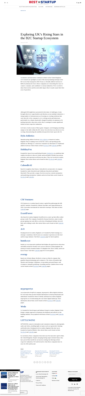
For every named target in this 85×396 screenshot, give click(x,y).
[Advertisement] (42, 22)
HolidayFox (26, 149)
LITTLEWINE (28, 320)
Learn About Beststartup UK (42, 374)
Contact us (38, 380)
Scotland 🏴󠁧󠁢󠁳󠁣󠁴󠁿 (54, 375)
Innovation (23, 10)
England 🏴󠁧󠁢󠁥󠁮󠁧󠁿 (54, 373)
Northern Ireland (55, 380)
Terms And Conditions (41, 385)
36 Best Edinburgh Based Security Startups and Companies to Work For (13, 375)
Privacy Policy (39, 382)
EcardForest (26, 213)
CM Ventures (27, 199)
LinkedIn (54, 145)
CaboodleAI (26, 165)
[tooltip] (77, 3)
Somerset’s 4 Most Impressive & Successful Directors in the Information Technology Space (13, 386)
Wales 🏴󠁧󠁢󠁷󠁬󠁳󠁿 (54, 378)
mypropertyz (27, 289)
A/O (23, 229)
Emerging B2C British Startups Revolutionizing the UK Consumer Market (56, 352)
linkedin (61, 223)
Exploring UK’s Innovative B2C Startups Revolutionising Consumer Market (41, 352)
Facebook (46, 145)
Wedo (23, 306)
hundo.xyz (25, 241)
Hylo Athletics (27, 136)
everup (24, 254)
